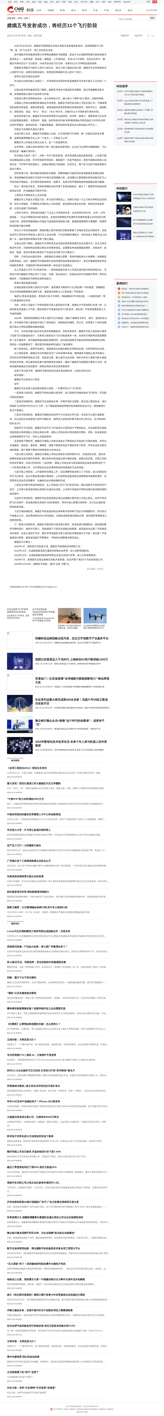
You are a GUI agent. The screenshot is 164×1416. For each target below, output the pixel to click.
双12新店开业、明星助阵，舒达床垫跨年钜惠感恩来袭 (36, 962)
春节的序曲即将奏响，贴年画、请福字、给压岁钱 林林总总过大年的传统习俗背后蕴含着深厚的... (51, 1284)
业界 (26, 18)
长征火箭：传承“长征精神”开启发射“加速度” (31, 1387)
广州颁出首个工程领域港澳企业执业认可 (29, 860)
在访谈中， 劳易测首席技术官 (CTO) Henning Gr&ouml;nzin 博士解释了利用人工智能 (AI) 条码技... (52, 1060)
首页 (10, 2)
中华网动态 (110, 1409)
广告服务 (65, 1409)
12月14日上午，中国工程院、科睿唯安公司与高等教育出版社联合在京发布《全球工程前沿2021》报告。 (54, 773)
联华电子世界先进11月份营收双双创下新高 (30, 1136)
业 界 (39, 10)
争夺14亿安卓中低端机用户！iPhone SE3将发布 (33, 1101)
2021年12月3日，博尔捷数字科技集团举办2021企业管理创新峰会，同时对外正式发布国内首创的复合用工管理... (58, 1253)
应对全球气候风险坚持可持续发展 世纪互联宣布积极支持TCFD (41, 1325)
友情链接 (102, 1409)
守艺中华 (83, 2)
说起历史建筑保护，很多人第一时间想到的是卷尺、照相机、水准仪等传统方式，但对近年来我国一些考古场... (57, 998)
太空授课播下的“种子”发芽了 (23, 1372)
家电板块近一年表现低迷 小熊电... (135, 297)
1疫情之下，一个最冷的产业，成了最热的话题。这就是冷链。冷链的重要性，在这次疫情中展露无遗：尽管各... (57, 1044)
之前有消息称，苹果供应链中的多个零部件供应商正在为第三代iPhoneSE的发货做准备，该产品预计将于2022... (58, 1106)
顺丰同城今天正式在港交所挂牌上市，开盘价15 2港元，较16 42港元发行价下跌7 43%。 (47, 1156)
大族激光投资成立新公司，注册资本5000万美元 (33, 1117)
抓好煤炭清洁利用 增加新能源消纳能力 (28, 891)
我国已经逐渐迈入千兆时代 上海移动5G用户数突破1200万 (71, 659)
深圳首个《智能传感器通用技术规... (136, 327)
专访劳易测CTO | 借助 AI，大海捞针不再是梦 (31, 1055)
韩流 (103, 2)
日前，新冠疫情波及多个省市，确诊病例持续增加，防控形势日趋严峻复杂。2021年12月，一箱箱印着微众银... (57, 1238)
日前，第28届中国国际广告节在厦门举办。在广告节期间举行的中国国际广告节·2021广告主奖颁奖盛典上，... (56, 1207)
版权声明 (87, 1409)
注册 (148, 2)
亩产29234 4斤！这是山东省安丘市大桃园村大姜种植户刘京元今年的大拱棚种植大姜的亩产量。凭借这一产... (56, 850)
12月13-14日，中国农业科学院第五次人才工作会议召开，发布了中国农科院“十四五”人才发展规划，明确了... (56, 819)
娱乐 (58, 2)
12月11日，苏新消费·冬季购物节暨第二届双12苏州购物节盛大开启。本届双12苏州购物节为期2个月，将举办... (57, 1075)
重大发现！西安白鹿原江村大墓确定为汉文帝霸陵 (34, 783)
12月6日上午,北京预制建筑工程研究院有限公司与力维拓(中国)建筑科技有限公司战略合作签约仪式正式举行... (56, 936)
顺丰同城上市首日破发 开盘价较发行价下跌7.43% (34, 1151)
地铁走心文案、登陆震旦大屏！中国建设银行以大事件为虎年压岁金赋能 (46, 1279)
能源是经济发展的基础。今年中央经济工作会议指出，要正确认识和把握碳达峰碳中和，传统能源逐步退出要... (57, 897)
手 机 (95, 10)
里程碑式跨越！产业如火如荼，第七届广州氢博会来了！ (37, 946)
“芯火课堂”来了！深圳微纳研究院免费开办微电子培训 (36, 1263)
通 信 (73, 10)
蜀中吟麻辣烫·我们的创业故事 (23, 1356)
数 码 (84, 10)
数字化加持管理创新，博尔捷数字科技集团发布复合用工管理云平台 (43, 1248)
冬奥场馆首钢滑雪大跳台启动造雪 (25, 876)
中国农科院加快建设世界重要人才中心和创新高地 (34, 814)
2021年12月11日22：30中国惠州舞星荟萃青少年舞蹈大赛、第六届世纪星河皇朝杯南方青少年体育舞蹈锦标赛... (57, 1300)
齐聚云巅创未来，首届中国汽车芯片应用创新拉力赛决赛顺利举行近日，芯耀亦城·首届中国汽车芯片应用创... (56, 1315)
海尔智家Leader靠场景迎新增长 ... (135, 314)
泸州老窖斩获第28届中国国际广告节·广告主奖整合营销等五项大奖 (43, 1202)
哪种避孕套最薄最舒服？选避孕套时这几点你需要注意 (36, 1008)
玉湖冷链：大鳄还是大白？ (21, 1039)
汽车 (28, 2)
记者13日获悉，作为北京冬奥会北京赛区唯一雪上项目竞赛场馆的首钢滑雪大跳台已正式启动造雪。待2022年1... (58, 881)
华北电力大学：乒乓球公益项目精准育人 (29, 830)
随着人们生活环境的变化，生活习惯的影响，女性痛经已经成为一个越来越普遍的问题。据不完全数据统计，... (57, 982)
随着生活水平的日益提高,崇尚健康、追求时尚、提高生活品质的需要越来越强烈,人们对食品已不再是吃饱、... (56, 1362)
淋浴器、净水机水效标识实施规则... (136, 289)
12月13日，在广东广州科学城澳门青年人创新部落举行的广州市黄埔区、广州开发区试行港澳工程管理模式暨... (57, 866)
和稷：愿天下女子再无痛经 (21, 977)
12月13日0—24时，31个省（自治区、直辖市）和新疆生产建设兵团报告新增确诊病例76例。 (49, 912)
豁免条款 (94, 1409)
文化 (76, 2)
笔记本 (118, 10)
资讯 (16, 2)
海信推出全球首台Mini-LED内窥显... (136, 318)
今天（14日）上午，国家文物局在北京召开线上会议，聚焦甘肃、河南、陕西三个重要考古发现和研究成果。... (57, 788)
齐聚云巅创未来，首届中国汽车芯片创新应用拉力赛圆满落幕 (40, 1310)
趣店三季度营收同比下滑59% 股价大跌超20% (32, 1167)
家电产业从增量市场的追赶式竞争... (136, 301)
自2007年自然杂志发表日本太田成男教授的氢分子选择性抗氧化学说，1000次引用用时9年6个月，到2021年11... (58, 951)
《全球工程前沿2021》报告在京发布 (27, 768)
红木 (97, 2)
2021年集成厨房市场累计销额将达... (136, 310)
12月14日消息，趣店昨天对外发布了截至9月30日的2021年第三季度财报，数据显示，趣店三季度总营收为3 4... (57, 1172)
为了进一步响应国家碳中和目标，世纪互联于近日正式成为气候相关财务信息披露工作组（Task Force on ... (55, 1331)
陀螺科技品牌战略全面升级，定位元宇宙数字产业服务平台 (72, 638)
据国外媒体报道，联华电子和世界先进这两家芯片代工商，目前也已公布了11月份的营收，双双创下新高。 (55, 1141)
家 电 (62, 10)
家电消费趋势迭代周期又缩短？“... (135, 306)
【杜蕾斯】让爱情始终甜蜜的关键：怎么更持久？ (34, 1024)
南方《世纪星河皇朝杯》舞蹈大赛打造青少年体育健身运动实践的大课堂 (46, 1294)
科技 (40, 2)
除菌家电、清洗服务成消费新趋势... (136, 323)
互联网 (51, 10)
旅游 (46, 2)
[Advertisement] (51, 601)
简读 (109, 2)
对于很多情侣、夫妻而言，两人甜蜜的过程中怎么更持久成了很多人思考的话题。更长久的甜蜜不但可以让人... (57, 1029)
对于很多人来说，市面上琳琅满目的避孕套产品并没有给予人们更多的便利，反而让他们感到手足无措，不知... (57, 1013)
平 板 (106, 10)
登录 (154, 2)
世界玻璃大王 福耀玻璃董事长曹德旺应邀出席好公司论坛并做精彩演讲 (45, 1217)
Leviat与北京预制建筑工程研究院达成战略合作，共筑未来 (38, 931)
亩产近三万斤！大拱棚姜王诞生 (24, 845)
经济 (52, 2)
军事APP (117, 2)
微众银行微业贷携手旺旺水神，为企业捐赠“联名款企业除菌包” (41, 1233)
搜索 (152, 18)
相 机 (130, 10)
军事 (22, 2)
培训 (70, 2)
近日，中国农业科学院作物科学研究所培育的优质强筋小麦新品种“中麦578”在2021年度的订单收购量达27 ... (56, 804)
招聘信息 (80, 1409)
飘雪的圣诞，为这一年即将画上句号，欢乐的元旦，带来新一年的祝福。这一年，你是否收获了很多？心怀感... (57, 967)
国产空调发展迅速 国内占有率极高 (135, 293)
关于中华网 (57, 1409)
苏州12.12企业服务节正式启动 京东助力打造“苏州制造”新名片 (41, 1070)
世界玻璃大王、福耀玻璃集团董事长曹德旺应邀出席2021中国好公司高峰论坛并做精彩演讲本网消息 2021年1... (58, 1222)
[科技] (15, 9)
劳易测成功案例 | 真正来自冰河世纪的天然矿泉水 (33, 1086)
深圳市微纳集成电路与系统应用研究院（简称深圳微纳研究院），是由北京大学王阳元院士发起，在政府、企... (57, 1269)
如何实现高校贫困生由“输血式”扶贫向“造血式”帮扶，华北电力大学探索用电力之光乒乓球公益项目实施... (54, 835)
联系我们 (72, 1409)
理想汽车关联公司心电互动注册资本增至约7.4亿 (33, 1182)
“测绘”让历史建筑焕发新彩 (21, 993)
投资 (64, 2)
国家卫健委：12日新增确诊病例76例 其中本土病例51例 (37, 907)
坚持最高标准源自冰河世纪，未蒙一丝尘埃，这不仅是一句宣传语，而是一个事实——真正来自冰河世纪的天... (57, 1091)
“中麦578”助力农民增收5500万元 (25, 799)
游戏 (34, 2)
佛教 (91, 2)
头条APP (126, 2)
